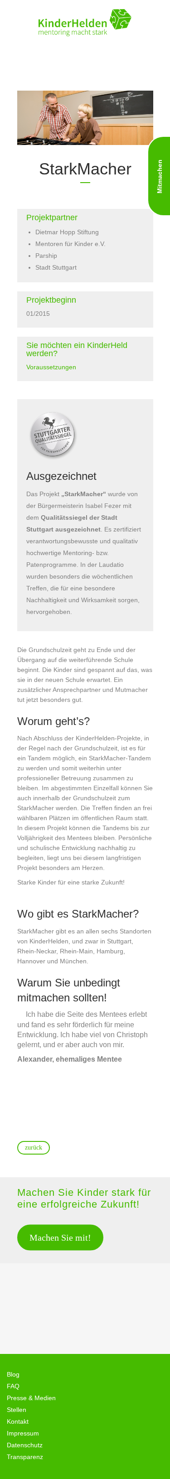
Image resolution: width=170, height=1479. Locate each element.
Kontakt (18, 1421)
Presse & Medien (31, 1398)
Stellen (16, 1409)
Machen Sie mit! (60, 1237)
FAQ (13, 1386)
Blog (13, 1374)
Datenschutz (25, 1445)
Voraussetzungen (51, 367)
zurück (33, 1147)
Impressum (23, 1433)
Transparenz (25, 1456)
